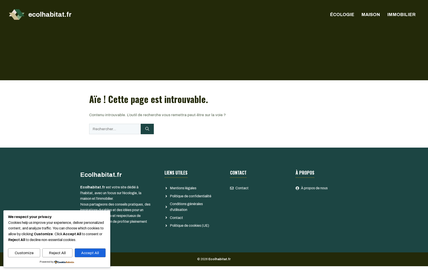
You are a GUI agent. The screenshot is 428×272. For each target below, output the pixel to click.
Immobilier (401, 14)
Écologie (342, 14)
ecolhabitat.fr (50, 14)
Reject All (57, 253)
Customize (24, 253)
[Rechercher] (147, 129)
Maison (370, 14)
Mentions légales (183, 188)
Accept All (90, 253)
